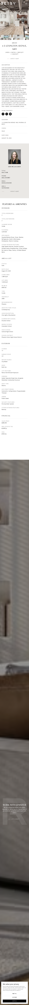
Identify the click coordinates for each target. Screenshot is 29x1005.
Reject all (14, 993)
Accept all (14, 1001)
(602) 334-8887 (6, 177)
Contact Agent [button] (14, 58)
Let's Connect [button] (15, 819)
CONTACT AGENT (14, 191)
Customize (14, 997)
